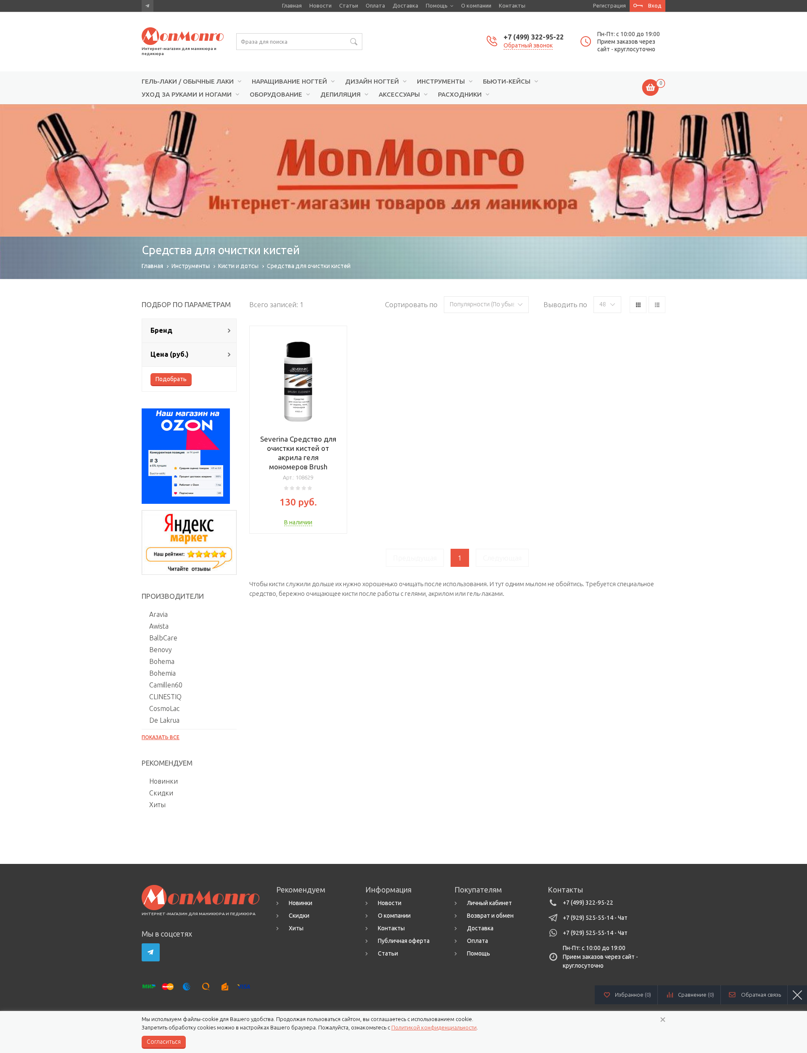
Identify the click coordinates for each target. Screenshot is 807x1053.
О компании (476, 5)
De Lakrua (164, 720)
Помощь (437, 5)
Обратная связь (761, 995)
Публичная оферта (404, 940)
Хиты (157, 804)
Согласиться (164, 1041)
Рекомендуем (300, 889)
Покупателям (478, 889)
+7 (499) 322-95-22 (534, 37)
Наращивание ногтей (289, 81)
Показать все (160, 737)
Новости (320, 5)
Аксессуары (399, 94)
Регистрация (609, 5)
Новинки (163, 781)
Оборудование (276, 94)
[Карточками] (638, 304)
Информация (388, 889)
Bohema (161, 661)
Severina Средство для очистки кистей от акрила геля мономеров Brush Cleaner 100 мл (298, 457)
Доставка (405, 5)
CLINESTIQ (165, 696)
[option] (403, 170)
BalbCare (163, 638)
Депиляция (340, 94)
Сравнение (696, 995)
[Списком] (657, 304)
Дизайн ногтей (372, 81)
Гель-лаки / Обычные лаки (188, 81)
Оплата (375, 5)
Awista (159, 626)
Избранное (633, 995)
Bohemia (162, 673)
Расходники (460, 94)
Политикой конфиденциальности (434, 1027)
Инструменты (441, 81)
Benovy (160, 649)
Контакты (512, 5)
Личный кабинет (489, 903)
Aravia (158, 614)
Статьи (348, 5)
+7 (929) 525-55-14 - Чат (595, 917)
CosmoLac (164, 708)
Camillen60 (165, 685)
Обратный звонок (528, 45)
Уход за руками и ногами (187, 94)
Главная (292, 5)
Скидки (161, 793)
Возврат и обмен (490, 915)
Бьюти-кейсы (506, 81)
